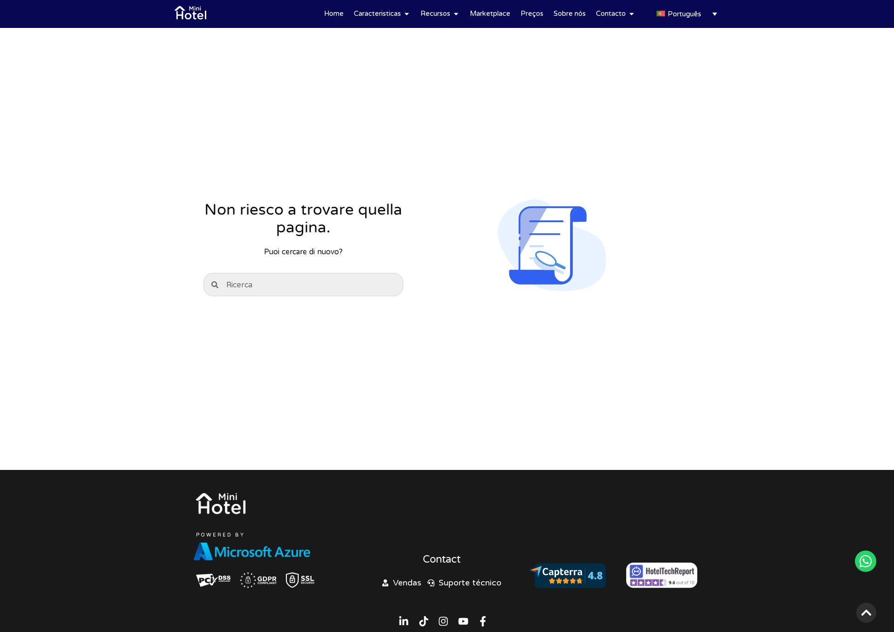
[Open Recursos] (456, 13)
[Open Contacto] (631, 13)
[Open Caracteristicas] (406, 13)
